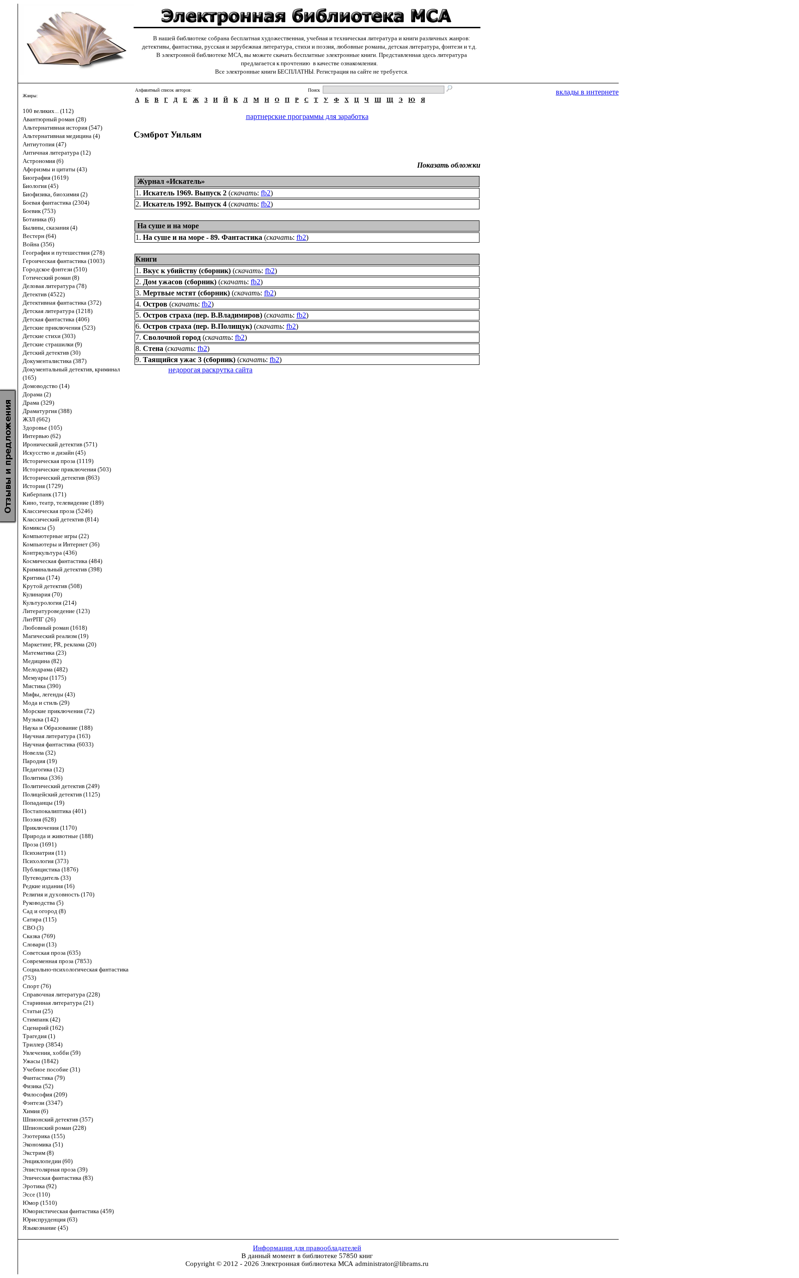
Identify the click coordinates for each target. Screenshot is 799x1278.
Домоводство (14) (46, 385)
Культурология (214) (49, 602)
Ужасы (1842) (40, 1061)
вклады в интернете (587, 92)
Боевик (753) (39, 210)
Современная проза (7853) (57, 961)
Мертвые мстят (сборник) (186, 293)
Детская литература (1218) (57, 310)
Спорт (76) (37, 986)
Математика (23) (44, 652)
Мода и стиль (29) (46, 702)
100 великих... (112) (48, 110)
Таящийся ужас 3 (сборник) (189, 359)
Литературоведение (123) (56, 611)
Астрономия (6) (43, 160)
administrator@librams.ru (392, 1263)
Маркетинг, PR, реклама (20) (59, 644)
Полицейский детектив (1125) (61, 794)
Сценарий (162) (43, 1027)
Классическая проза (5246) (57, 510)
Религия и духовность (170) (58, 894)
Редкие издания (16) (48, 886)
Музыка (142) (40, 719)
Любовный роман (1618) (55, 627)
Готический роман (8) (51, 277)
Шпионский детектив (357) (58, 1119)
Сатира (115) (39, 919)
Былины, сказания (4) (50, 227)
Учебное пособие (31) (51, 1069)
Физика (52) (38, 1086)
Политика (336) (42, 777)
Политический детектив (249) (61, 786)
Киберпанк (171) (44, 494)
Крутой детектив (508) (52, 586)
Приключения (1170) (50, 827)
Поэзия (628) (39, 819)
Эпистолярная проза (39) (55, 1169)
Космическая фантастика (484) (62, 561)
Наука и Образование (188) (57, 727)
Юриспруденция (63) (50, 1219)
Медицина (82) (42, 661)
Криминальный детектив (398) (62, 569)
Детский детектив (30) (51, 352)
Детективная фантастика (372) (62, 302)
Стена (153, 348)
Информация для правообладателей (307, 1248)
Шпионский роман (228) (54, 1127)
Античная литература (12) (57, 152)
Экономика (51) (43, 1144)
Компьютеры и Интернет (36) (61, 544)
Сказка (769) (39, 936)
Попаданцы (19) (43, 802)
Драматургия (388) (47, 410)
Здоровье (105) (42, 427)
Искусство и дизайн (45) (54, 452)
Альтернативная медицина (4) (61, 135)
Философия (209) (45, 1094)
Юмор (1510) (40, 1202)
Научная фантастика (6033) (58, 744)
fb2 (265, 193)
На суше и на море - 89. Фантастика (202, 237)
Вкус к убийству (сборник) (187, 271)
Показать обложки (448, 165)
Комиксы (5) (39, 527)
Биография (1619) (45, 177)
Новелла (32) (39, 752)
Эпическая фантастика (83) (58, 1177)
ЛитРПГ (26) (39, 619)
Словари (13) (39, 944)
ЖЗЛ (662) (36, 419)
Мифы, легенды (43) (49, 694)
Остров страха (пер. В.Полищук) (197, 326)
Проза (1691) (39, 844)
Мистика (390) (42, 686)
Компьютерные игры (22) (56, 535)
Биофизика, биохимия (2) (55, 194)
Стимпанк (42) (41, 1019)
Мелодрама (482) (45, 669)
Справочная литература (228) (61, 994)
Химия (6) (35, 1111)
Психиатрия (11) (44, 852)
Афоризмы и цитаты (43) (55, 169)
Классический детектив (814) (60, 519)
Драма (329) (38, 402)
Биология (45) (40, 185)
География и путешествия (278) (63, 252)
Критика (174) (41, 577)
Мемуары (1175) (44, 677)
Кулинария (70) (42, 594)
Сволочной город (172, 337)
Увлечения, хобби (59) (51, 1052)
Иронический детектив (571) (60, 444)
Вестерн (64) (39, 235)
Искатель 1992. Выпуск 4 (185, 204)
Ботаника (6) (39, 219)
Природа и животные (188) (58, 836)
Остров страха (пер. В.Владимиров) (202, 315)
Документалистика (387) (54, 360)
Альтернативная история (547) (62, 127)
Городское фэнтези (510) (55, 269)
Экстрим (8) (38, 1152)
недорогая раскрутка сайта (210, 370)
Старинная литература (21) (58, 1002)
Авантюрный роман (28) (54, 119)
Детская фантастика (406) (56, 319)
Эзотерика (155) (44, 1136)
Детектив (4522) (44, 294)
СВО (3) (33, 927)
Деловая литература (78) (54, 285)
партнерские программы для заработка (307, 116)
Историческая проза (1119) (58, 460)
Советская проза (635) (51, 952)
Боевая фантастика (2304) (56, 202)
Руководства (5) (43, 902)
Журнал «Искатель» (171, 181)
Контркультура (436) (50, 552)
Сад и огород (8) (44, 911)
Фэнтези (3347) (42, 1102)
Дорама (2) (37, 394)
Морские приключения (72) (58, 711)
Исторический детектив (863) (61, 477)
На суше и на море (168, 226)
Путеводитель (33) (47, 877)
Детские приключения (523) (59, 327)
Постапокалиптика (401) (54, 811)
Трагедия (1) (39, 1036)
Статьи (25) (38, 1011)
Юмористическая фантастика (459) (68, 1211)
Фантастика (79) (44, 1077)
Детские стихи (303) (49, 335)
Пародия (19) (40, 761)
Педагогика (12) (43, 769)
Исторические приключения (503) (67, 469)
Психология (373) (45, 861)
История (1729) (43, 485)
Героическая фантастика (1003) (63, 260)
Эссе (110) (36, 1194)
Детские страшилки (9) (52, 344)
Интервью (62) (42, 435)
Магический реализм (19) (55, 636)
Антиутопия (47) (44, 144)
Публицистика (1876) (50, 869)
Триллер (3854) (42, 1044)
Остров (155, 304)
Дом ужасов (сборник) (179, 282)
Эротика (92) (39, 1186)
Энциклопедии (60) (48, 1161)
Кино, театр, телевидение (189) (63, 502)
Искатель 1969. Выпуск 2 (185, 193)
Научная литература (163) (56, 736)
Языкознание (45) (45, 1227)
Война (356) (38, 244)
